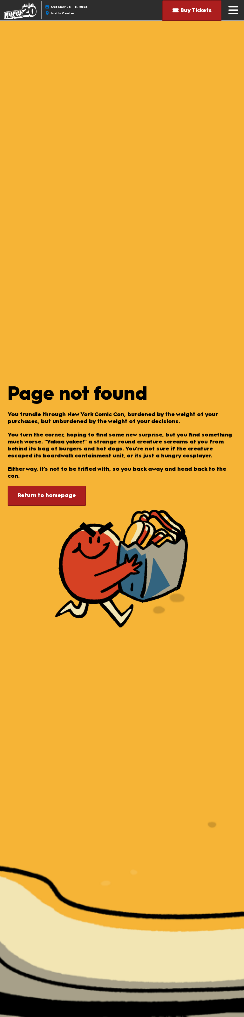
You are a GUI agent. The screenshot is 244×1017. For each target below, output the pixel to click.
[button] (191, 10)
